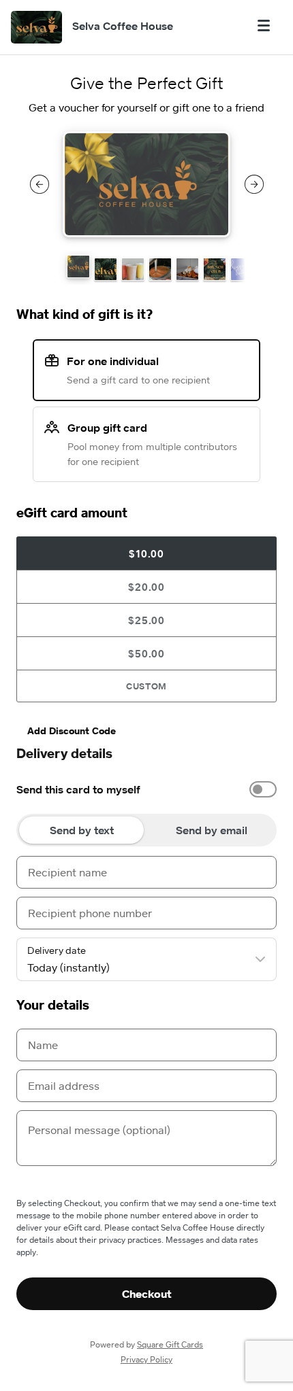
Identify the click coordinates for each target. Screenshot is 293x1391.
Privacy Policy (146, 1359)
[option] (146, 789)
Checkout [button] (147, 1294)
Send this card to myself (78, 789)
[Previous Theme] (39, 184)
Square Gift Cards (170, 1344)
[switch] (263, 789)
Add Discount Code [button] (71, 730)
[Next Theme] (254, 184)
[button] (78, 266)
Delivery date (56, 950)
